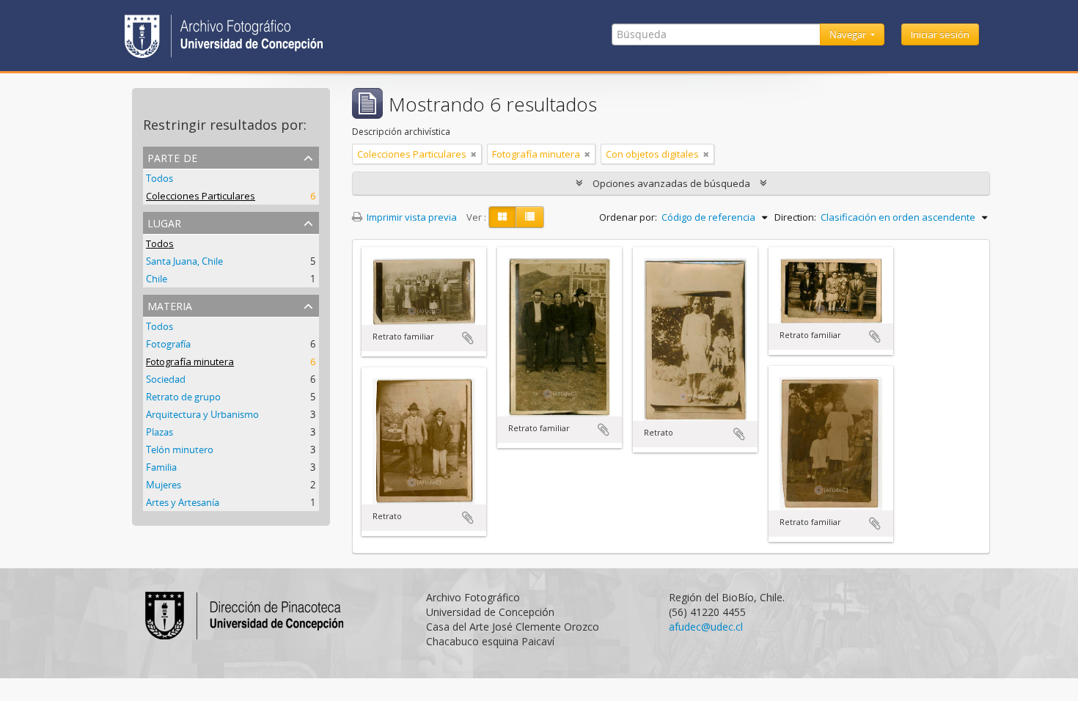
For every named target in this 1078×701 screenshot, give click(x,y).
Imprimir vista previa (410, 217)
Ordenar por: (628, 217)
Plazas (159, 431)
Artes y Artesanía (182, 502)
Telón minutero (179, 449)
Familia (161, 467)
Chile (156, 278)
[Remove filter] (474, 154)
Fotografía (168, 343)
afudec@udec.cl (706, 627)
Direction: (795, 217)
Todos (159, 178)
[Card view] (502, 217)
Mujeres (163, 484)
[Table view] (530, 217)
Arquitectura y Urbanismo (202, 414)
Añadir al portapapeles (468, 338)
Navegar (848, 34)
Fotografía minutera (190, 361)
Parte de (172, 156)
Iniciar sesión (940, 34)
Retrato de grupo (183, 396)
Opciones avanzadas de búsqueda (671, 183)
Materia (169, 305)
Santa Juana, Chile (184, 261)
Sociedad (166, 379)
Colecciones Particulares (200, 195)
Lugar (164, 222)
